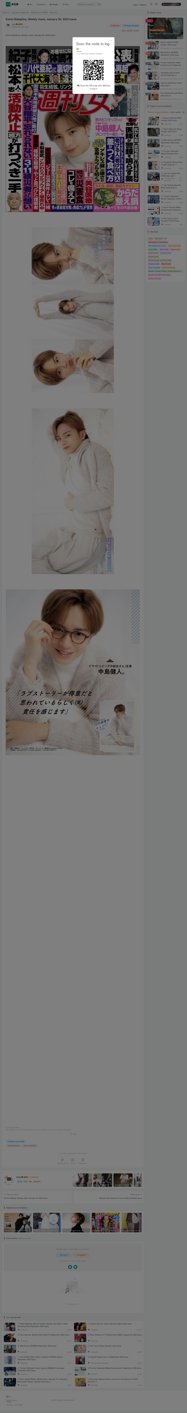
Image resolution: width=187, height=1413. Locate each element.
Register (99, 53)
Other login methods (88, 53)
